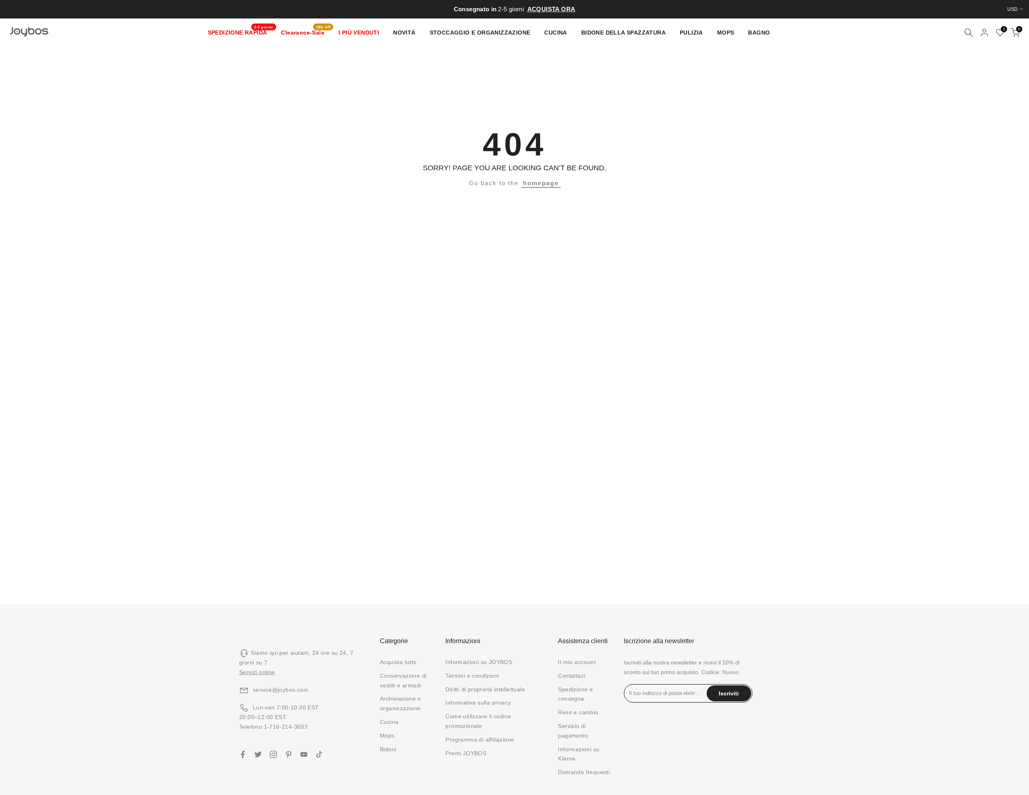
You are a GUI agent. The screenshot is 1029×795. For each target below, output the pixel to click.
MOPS (725, 32)
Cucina (389, 722)
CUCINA (555, 32)
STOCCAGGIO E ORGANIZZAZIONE (480, 32)
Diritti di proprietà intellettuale (485, 689)
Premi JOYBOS (465, 753)
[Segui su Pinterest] (288, 754)
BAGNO (759, 32)
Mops (387, 735)
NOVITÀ (404, 32)
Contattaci (571, 675)
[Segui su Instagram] (273, 754)
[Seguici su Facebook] (242, 754)
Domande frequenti (584, 772)
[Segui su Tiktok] (319, 754)
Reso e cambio (578, 712)
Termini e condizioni (472, 675)
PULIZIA (691, 32)
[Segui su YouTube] (303, 754)
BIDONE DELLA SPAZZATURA (623, 32)
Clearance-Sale (305, 32)
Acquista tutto (398, 662)
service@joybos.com (280, 690)
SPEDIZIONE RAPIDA (240, 32)
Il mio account (577, 662)
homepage (541, 183)
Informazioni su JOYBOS (478, 662)
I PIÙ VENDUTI (358, 32)
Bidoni (388, 749)
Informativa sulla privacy (478, 702)
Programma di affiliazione (479, 739)
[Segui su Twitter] (258, 754)
